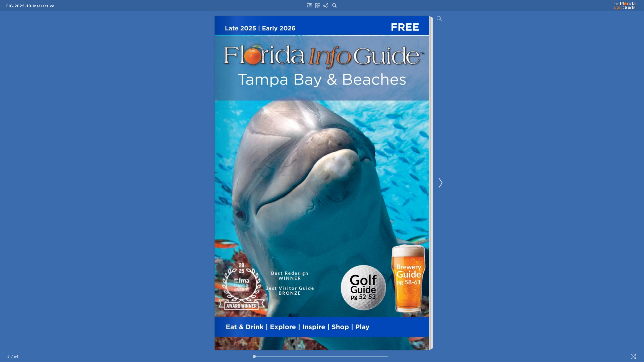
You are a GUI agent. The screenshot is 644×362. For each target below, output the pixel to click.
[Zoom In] (334, 5)
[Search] (439, 18)
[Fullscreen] (633, 356)
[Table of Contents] (309, 5)
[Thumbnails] (317, 5)
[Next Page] (439, 183)
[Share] (325, 5)
